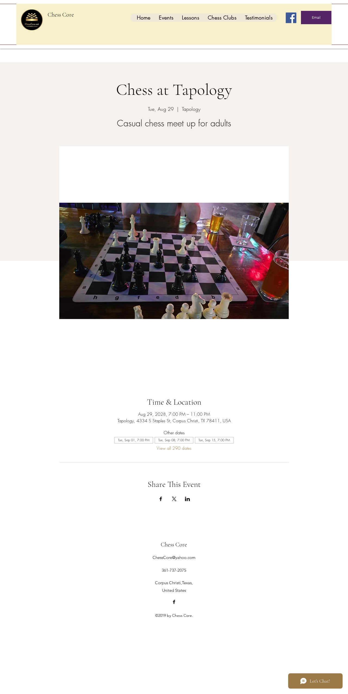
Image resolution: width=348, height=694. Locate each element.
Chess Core (61, 14)
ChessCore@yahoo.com (174, 557)
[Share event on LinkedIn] (187, 499)
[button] (166, 18)
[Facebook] (291, 17)
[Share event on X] (174, 499)
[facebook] (174, 602)
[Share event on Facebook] (160, 499)
